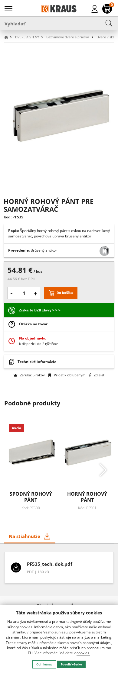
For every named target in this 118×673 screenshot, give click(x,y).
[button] (9, 37)
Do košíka (65, 292)
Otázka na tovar (33, 324)
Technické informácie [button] (37, 361)
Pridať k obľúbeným (69, 375)
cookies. (83, 653)
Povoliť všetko (71, 664)
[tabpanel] (59, 569)
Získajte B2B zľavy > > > (40, 310)
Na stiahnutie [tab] (24, 536)
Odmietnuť (44, 664)
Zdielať (98, 375)
